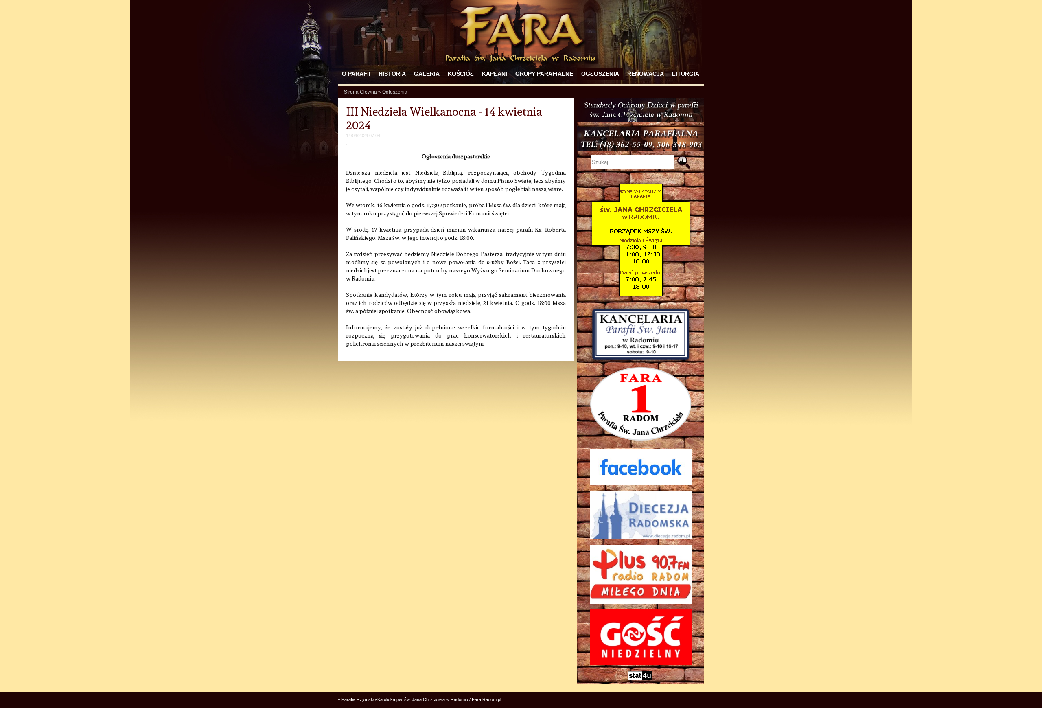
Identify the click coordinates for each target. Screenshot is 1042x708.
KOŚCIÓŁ (461, 73)
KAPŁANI (494, 73)
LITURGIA (685, 73)
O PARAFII (356, 73)
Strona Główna (360, 92)
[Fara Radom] (521, 66)
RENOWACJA (645, 73)
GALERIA (427, 73)
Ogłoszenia (394, 92)
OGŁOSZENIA (600, 73)
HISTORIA (392, 73)
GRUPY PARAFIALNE (544, 73)
